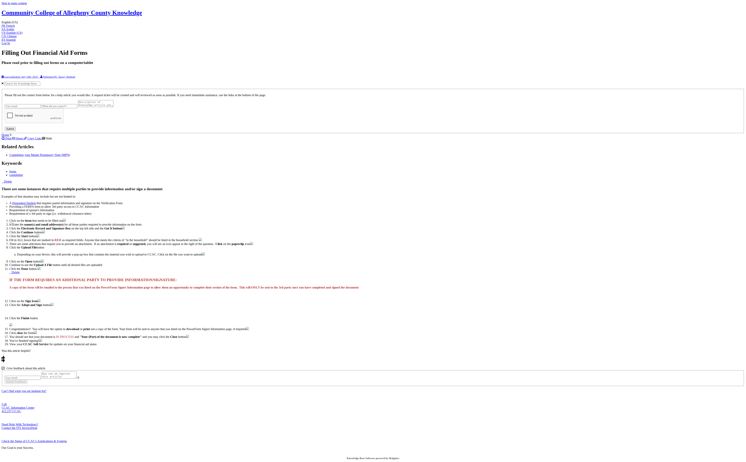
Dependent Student (24, 203)
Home (5, 135)
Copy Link (34, 138)
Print (8, 138)
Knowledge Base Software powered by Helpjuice (373, 458)
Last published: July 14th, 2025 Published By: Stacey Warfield (39, 76)
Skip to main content (14, 3)
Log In (6, 43)
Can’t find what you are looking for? (24, 391)
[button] (373, 22)
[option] (373, 26)
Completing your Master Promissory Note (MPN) (39, 155)
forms (12, 171)
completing (16, 175)
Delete (8, 181)
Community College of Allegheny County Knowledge (72, 12)
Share (19, 138)
